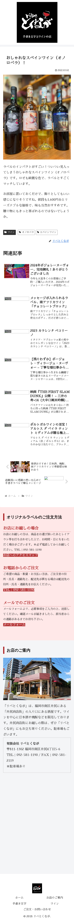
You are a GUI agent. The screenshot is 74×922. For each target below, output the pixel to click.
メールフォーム (14, 624)
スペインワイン (48, 232)
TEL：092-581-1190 (18, 589)
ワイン (11, 232)
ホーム (19, 897)
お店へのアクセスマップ (20, 555)
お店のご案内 (54, 897)
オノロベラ (28, 232)
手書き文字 (19, 903)
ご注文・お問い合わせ (37, 909)
